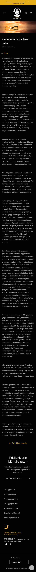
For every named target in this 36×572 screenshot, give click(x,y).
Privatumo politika (11, 508)
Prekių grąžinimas (11, 504)
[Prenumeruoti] (29, 478)
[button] (4, 13)
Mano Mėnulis (15, 568)
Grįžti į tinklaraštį (19, 443)
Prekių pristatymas (11, 499)
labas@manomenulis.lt (12, 532)
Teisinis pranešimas (11, 518)
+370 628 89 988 (10, 534)
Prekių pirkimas (10, 494)
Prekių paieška (9, 490)
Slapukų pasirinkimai (12, 513)
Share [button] (6, 53)
